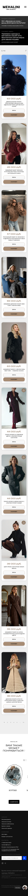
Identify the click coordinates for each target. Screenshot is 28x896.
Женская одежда (7, 828)
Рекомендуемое (6, 819)
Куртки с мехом (6, 826)
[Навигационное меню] (25, 7)
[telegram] (5, 863)
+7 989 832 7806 (6, 842)
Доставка (4, 834)
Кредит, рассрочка (7, 836)
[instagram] (3, 863)
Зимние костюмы (6, 821)
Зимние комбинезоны (8, 823)
